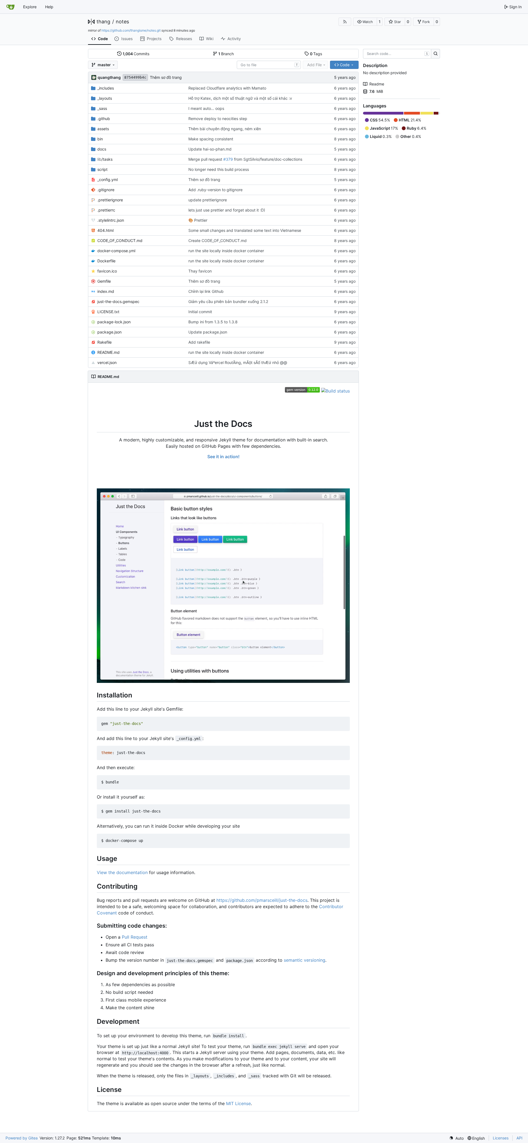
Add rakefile (199, 342)
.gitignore (105, 189)
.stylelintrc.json (110, 220)
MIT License (238, 1103)
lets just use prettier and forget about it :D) (226, 210)
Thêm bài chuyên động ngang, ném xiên (224, 128)
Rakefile (104, 342)
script (102, 169)
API (519, 1138)
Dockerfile (106, 260)
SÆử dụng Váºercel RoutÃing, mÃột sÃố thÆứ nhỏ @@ (237, 362)
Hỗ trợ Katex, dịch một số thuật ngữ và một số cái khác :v (240, 98)
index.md (105, 291)
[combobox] (269, 65)
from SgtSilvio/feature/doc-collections (267, 159)
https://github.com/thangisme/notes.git (131, 30)
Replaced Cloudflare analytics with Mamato (227, 88)
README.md (108, 352)
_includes (105, 88)
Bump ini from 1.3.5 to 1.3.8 (213, 321)
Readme (376, 84)
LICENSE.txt (108, 311)
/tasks (104, 159)
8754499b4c (135, 77)
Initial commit (200, 311)
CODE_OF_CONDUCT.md (119, 240)
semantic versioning (304, 960)
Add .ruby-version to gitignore (215, 189)
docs (101, 149)
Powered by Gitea (22, 1138)
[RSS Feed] (345, 22)
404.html (105, 230)
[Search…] (435, 54)
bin (100, 139)
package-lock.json (114, 321)
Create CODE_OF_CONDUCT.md (217, 240)
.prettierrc (106, 210)
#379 (228, 159)
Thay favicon (200, 271)
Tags (316, 53)
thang (103, 21)
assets (103, 128)
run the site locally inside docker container (226, 250)
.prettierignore (110, 200)
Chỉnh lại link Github (206, 291)
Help (49, 6)
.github (103, 118)
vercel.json (107, 362)
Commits (136, 53)
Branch (226, 53)
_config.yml (107, 179)
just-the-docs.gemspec (118, 301)
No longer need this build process (218, 169)
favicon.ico (107, 271)
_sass (102, 108)
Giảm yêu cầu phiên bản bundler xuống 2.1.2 (228, 301)
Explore (30, 6)
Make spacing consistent (210, 139)
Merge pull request (205, 159)
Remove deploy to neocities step (217, 118)
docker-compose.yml (116, 250)
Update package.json (207, 332)
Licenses (500, 1138)
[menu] (456, 1138)
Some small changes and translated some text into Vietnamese (244, 230)
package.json (109, 332)
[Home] (10, 7)
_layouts (104, 98)
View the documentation (122, 872)
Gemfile (104, 281)
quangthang (109, 77)
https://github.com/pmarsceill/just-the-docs (261, 900)
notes (122, 21)
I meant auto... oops (206, 108)
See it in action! (223, 456)
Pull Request (134, 937)
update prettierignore (207, 200)
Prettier (200, 220)
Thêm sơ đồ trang (166, 77)
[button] (365, 22)
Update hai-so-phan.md (210, 149)
